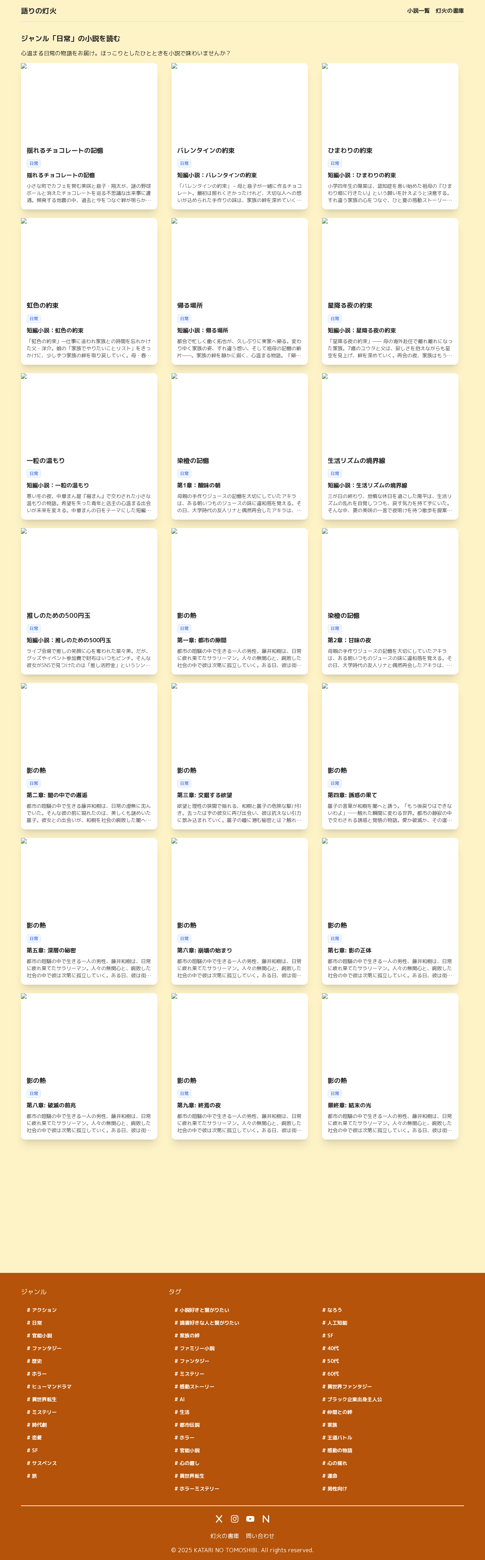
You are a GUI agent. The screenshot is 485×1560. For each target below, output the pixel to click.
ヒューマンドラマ (51, 1386)
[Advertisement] (234, 1217)
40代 (332, 1348)
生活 (184, 1412)
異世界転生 (44, 1399)
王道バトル (339, 1437)
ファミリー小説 (196, 1348)
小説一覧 (418, 11)
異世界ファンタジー (349, 1386)
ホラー (39, 1373)
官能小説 (41, 1335)
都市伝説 (189, 1424)
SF (34, 1450)
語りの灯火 (38, 11)
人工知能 (336, 1322)
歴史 (36, 1361)
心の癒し (189, 1463)
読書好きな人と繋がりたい (208, 1322)
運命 (331, 1475)
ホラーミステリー (198, 1488)
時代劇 (39, 1424)
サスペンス (44, 1463)
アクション (44, 1310)
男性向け (336, 1488)
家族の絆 (189, 1335)
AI (181, 1399)
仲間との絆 (339, 1412)
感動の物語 (339, 1450)
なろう (334, 1310)
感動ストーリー (196, 1386)
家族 (331, 1424)
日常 (36, 1322)
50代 (332, 1361)
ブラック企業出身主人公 (354, 1399)
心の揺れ (336, 1463)
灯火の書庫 (450, 11)
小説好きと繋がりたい (203, 1310)
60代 (332, 1373)
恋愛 (36, 1437)
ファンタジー (46, 1348)
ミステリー (44, 1412)
